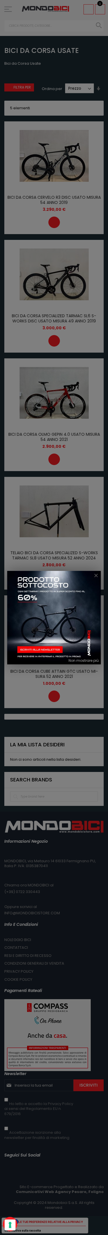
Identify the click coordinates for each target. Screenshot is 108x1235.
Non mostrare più (84, 660)
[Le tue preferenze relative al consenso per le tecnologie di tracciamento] (10, 1224)
